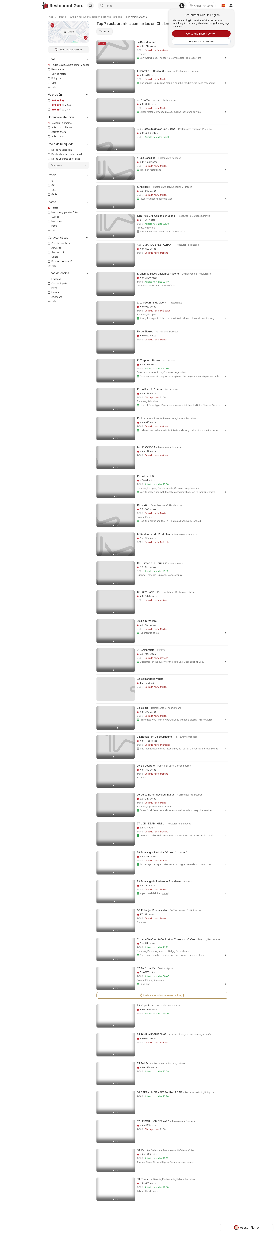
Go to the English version (201, 33)
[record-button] (181, 5)
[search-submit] (102, 6)
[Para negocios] (90, 5)
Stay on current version (201, 41)
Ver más (52, 87)
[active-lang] (223, 5)
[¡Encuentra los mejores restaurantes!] (62, 5)
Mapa (70, 31)
